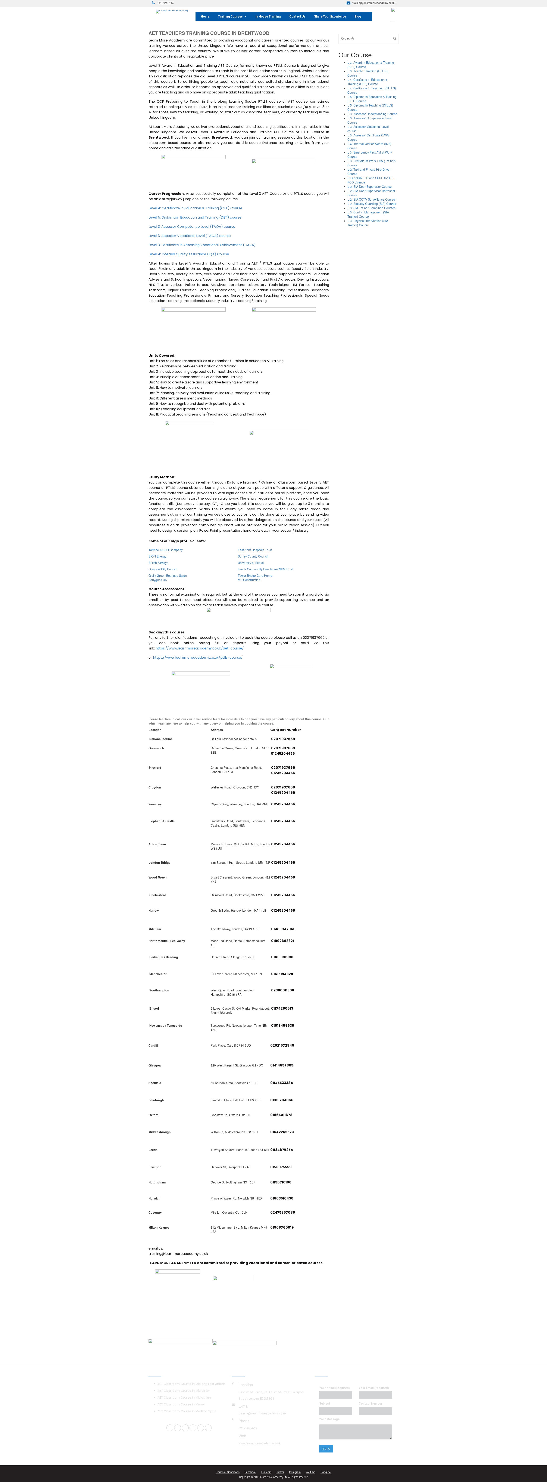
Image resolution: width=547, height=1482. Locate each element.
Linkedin (266, 1472)
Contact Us (297, 16)
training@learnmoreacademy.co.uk (262, 1413)
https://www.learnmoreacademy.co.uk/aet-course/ (200, 648)
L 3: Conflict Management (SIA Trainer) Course (368, 214)
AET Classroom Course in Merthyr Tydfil (186, 1411)
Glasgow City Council (163, 569)
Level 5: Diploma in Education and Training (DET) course (195, 217)
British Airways (158, 563)
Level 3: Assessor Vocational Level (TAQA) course (190, 235)
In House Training (268, 16)
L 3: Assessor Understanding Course (372, 114)
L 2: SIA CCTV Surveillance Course (371, 199)
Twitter (280, 1472)
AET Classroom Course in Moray (181, 1404)
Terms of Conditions (228, 1472)
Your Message (329, 1419)
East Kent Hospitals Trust (255, 550)
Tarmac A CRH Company (166, 550)
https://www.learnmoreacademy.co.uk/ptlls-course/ (198, 657)
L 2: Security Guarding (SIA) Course (371, 203)
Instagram (295, 1472)
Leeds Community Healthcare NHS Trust (265, 569)
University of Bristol (251, 563)
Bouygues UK (158, 580)
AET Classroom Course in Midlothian (184, 1397)
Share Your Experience (330, 16)
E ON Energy (157, 556)
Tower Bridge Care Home (255, 575)
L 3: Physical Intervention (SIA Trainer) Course (367, 223)
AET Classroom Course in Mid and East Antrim (191, 1384)
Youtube (310, 1472)
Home (205, 16)
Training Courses (230, 16)
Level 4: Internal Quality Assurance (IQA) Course (189, 254)
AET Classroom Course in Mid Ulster (183, 1391)
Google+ (326, 1472)
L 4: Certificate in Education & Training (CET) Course (367, 81)
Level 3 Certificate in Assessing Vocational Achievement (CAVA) (202, 245)
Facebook (250, 1472)
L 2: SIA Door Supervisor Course (369, 186)
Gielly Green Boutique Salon (168, 575)
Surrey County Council (253, 556)
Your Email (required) (374, 1388)
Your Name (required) (334, 1388)
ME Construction (249, 580)
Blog (357, 16)
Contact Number (370, 1403)
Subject (324, 1403)
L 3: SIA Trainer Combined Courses (371, 208)
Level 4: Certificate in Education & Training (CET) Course (195, 208)
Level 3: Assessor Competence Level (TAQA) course (192, 226)
